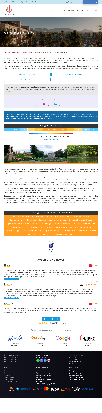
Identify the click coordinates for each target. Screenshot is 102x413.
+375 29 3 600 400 (10, 359)
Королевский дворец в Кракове (80, 220)
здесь (67, 99)
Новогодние (8, 379)
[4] (44, 323)
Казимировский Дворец (57, 220)
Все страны (73, 371)
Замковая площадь (17, 220)
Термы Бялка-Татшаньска (87, 231)
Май (39, 129)
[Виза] (51, 245)
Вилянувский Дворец (63, 216)
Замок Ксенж (31, 220)
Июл (54, 129)
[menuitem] (7, 2)
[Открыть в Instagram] (48, 360)
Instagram (48, 105)
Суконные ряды (70, 231)
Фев (15, 129)
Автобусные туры (27, 80)
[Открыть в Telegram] (45, 360)
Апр (31, 129)
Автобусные (8, 373)
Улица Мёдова (47, 234)
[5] (46, 323)
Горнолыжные (9, 377)
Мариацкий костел (89, 224)
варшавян (93, 179)
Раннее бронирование (12, 381)
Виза (51, 251)
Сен (70, 129)
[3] (42, 323)
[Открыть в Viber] (41, 360)
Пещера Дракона (17, 227)
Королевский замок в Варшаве (18, 224)
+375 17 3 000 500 (10, 357)
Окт (78, 129)
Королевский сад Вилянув (41, 224)
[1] (39, 323)
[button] (53, 10)
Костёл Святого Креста (62, 224)
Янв (8, 129)
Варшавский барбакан (44, 216)
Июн (47, 129)
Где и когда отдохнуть (77, 373)
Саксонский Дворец (49, 58)
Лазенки (76, 224)
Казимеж (42, 220)
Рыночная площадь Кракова (80, 227)
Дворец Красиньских (81, 216)
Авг (62, 129)
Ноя (86, 129)
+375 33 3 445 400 (10, 361)
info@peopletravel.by (76, 355)
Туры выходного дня (27, 74)
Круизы (7, 375)
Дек (94, 129)
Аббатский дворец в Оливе (23, 216)
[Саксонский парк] (19, 154)
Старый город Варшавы (52, 231)
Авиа (6, 371)
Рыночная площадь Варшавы (57, 227)
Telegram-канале (62, 105)
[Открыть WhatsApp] (38, 360)
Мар (23, 129)
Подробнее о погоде (51, 140)
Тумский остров (33, 234)
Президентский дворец (34, 227)
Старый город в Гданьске (32, 231)
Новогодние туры (74, 74)
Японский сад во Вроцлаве (65, 234)
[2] (41, 323)
